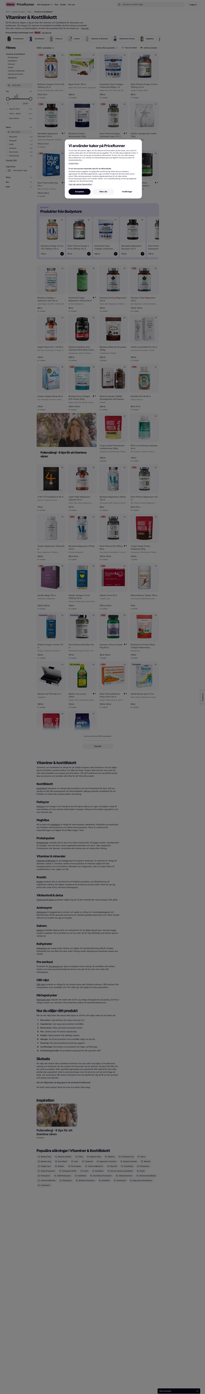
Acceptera (79, 192)
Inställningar (127, 192)
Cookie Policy (74, 163)
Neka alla (103, 192)
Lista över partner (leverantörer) (80, 184)
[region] (103, 168)
